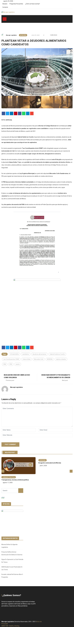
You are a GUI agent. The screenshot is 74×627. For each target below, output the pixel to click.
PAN (4, 364)
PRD (11, 364)
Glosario (4, 4)
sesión (18, 364)
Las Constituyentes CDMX (11, 359)
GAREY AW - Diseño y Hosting (10, 626)
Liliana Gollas (26, 359)
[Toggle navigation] (4, 19)
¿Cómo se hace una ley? (32, 4)
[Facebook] (65, 4)
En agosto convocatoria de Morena (49, 463)
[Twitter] (68, 4)
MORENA (50, 359)
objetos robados (61, 359)
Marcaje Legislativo (11, 35)
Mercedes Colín (38, 359)
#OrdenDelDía (14, 354)
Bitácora (23, 35)
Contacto (5, 7)
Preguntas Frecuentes (16, 4)
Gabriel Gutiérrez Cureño (57, 354)
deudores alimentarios (39, 354)
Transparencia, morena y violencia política (15, 480)
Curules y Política (9, 477)
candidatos (25, 354)
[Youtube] (72, 4)
